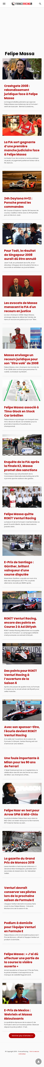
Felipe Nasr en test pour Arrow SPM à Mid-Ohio (21, 812)
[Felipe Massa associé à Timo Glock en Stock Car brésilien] (22, 390)
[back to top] (38, 1061)
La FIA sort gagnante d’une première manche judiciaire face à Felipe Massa (21, 148)
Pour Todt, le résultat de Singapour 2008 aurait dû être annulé (20, 255)
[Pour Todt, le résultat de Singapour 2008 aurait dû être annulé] (22, 233)
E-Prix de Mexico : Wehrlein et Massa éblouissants (18, 1014)
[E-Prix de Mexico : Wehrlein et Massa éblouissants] (22, 993)
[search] (40, 3)
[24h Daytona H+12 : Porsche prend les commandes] (22, 181)
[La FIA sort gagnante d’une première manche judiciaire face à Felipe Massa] (22, 125)
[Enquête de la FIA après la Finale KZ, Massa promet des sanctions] (22, 445)
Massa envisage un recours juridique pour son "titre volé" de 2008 (21, 359)
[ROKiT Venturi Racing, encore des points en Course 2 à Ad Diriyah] (22, 601)
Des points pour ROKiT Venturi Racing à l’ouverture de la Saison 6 (20, 677)
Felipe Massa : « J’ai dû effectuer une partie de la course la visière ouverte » (21, 960)
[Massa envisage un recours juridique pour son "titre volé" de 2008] (22, 338)
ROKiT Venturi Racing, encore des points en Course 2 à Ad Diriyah (20, 622)
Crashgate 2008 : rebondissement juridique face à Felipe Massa (21, 92)
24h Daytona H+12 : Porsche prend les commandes (18, 202)
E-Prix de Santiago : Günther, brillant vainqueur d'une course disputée (19, 568)
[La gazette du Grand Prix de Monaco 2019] (22, 841)
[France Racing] (22, 3)
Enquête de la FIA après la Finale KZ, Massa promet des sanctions (21, 466)
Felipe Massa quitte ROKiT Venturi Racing (20, 516)
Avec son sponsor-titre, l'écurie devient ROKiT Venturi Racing (22, 731)
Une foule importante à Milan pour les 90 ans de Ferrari (21, 762)
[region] (22, 28)
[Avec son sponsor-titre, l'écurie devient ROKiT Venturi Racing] (22, 710)
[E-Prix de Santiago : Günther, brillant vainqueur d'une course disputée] (22, 545)
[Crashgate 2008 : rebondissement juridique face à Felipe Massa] (22, 68)
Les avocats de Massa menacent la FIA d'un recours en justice (20, 307)
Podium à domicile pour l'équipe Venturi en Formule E (20, 927)
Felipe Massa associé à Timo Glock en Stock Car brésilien (21, 411)
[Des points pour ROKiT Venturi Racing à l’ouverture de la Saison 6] (22, 653)
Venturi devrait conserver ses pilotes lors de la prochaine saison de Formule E (20, 894)
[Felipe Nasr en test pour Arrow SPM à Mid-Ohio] (22, 793)
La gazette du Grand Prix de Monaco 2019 (19, 860)
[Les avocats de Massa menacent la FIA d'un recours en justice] (22, 286)
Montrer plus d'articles (21, 1035)
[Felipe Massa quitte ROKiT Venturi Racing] (22, 497)
